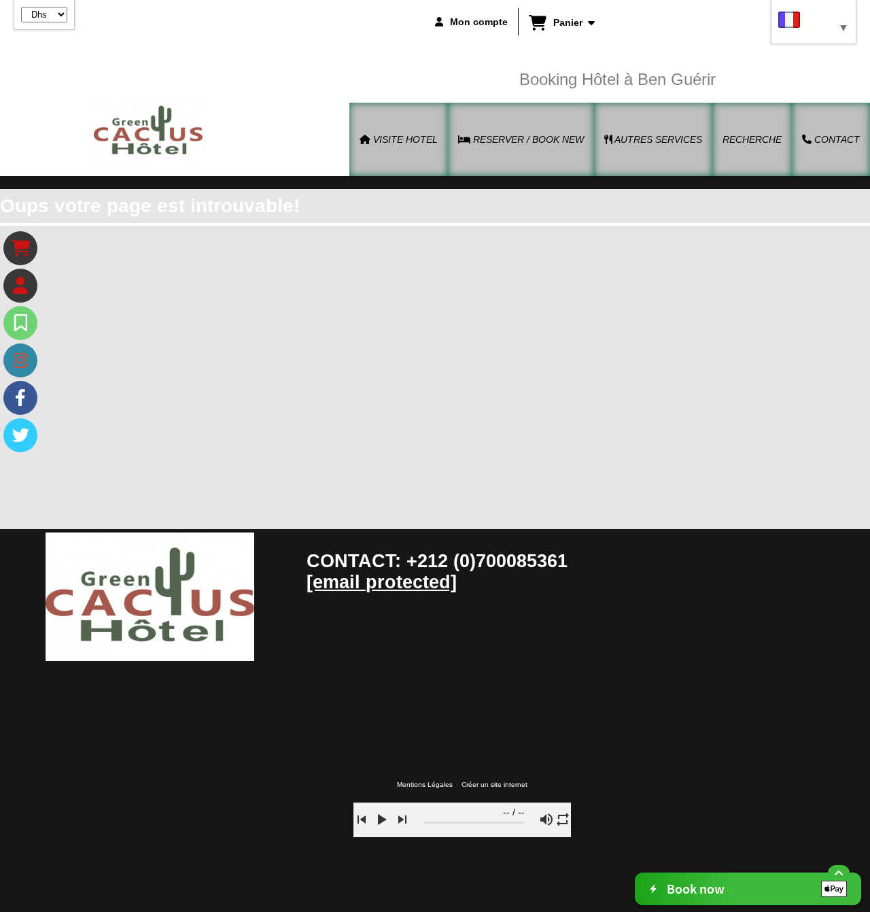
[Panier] (20, 248)
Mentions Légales (425, 784)
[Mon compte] (20, 286)
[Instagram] (20, 360)
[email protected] (382, 582)
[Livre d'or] (20, 323)
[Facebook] (20, 398)
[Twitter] (20, 435)
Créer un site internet (494, 784)
